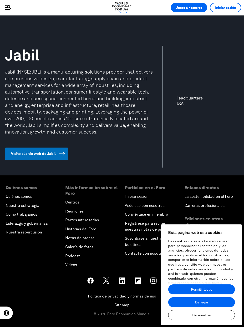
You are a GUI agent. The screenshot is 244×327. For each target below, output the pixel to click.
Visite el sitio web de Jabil (33, 153)
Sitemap (122, 305)
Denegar (201, 302)
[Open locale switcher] (6, 313)
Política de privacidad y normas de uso (122, 296)
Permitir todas (201, 289)
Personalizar (201, 315)
